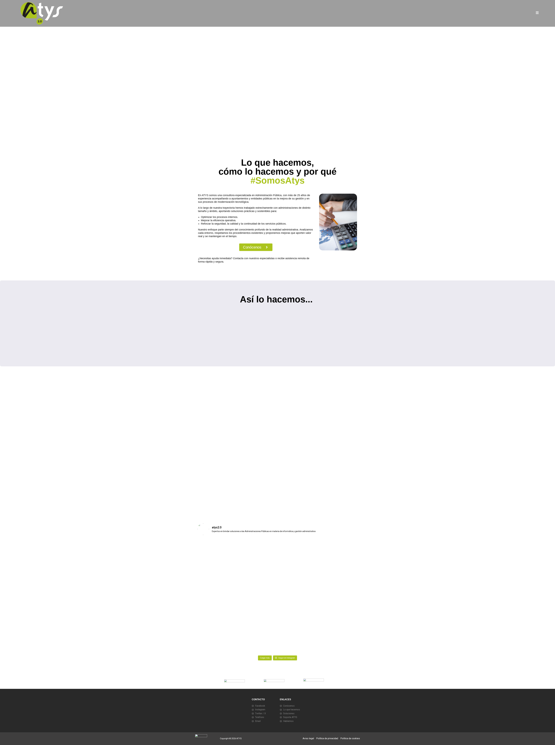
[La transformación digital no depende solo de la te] (216, 642)
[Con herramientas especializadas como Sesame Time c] (297, 572)
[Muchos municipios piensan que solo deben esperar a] (338, 619)
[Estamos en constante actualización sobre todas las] (216, 619)
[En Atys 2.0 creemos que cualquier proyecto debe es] (257, 619)
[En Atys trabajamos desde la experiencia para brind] (257, 572)
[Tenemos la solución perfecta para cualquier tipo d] (338, 596)
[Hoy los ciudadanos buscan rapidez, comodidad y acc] (297, 642)
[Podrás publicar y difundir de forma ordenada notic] (297, 549)
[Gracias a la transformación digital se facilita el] (257, 596)
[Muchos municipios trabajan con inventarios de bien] (257, 642)
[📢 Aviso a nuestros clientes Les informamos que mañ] (216, 549)
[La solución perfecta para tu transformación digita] (338, 549)
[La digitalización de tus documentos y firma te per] (257, 549)
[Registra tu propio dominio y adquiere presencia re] (297, 619)
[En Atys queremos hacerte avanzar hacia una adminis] (216, 572)
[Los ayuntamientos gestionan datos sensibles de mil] (338, 642)
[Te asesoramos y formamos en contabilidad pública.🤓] (216, 596)
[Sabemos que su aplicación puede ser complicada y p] (338, 572)
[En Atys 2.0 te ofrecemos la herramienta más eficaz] (297, 596)
